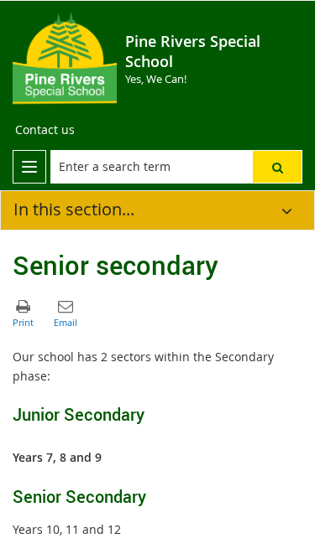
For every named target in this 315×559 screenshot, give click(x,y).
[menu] (29, 167)
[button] (277, 167)
